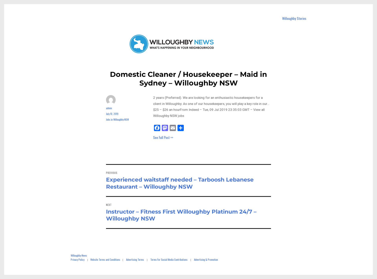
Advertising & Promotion (206, 260)
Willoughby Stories (294, 18)
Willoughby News (79, 255)
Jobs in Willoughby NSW (117, 119)
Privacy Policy (77, 260)
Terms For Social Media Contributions (169, 260)
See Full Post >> (163, 137)
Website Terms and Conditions (105, 260)
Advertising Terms (135, 260)
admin (109, 108)
